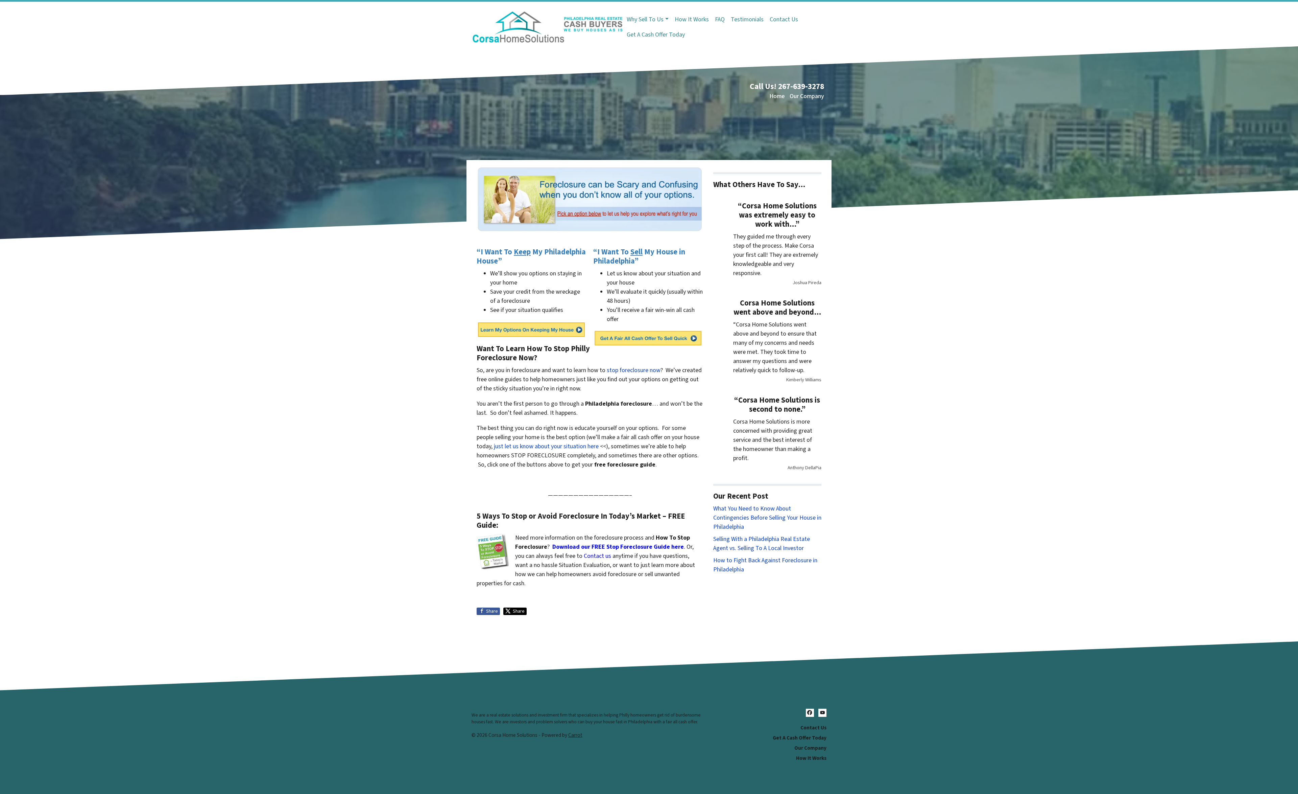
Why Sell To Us (645, 19)
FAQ (720, 19)
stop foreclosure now (633, 370)
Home (777, 96)
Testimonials (747, 19)
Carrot (575, 735)
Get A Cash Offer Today (656, 34)
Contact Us (784, 19)
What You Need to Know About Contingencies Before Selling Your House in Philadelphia (767, 517)
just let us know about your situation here (546, 446)
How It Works (692, 19)
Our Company (807, 96)
